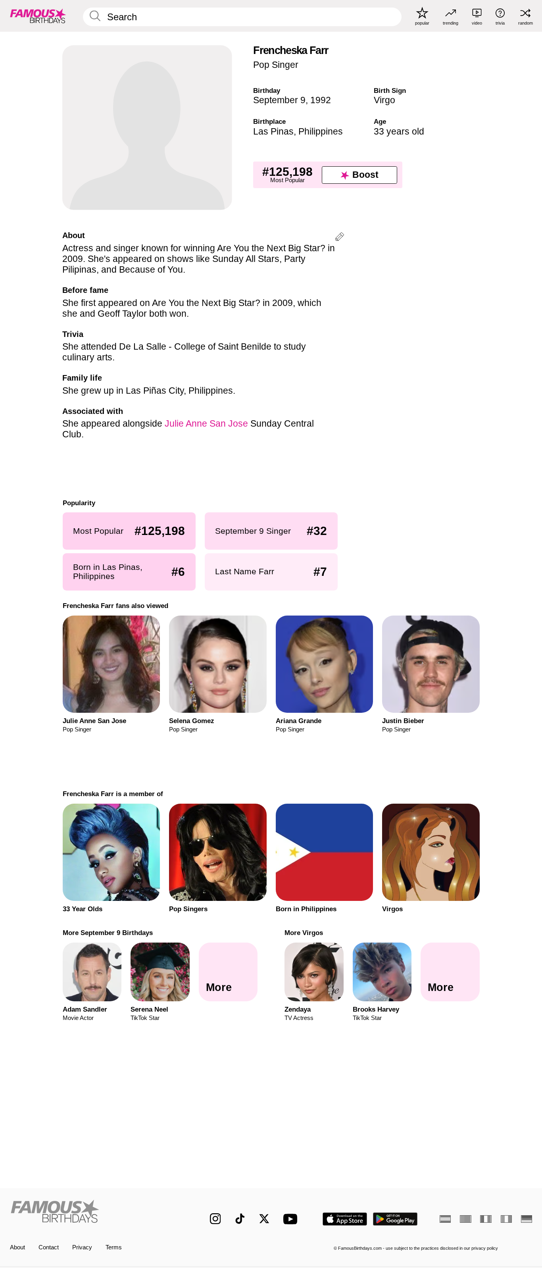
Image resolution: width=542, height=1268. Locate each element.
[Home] (94, 1212)
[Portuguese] (465, 1219)
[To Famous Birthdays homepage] (38, 15)
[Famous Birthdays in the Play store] (395, 1219)
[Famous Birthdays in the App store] (345, 1219)
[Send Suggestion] (339, 238)
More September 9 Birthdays (107, 933)
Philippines (320, 131)
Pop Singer (275, 65)
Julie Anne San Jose (206, 423)
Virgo (384, 100)
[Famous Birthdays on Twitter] (264, 1218)
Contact (48, 1247)
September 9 (279, 100)
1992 (320, 100)
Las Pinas (273, 131)
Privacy (82, 1247)
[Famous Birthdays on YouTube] (292, 1219)
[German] (526, 1219)
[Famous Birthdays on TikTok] (240, 1218)
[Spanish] (445, 1219)
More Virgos (303, 933)
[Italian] (506, 1219)
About (17, 1247)
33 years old (399, 131)
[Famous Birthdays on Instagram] (215, 1218)
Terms (114, 1247)
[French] (485, 1219)
